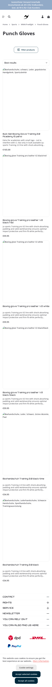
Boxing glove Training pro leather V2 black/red (23, 221)
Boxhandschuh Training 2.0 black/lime (23, 479)
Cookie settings (26, 667)
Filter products (28, 50)
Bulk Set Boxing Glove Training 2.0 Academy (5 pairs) (21, 135)
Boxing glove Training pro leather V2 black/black (23, 393)
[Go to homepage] (26, 17)
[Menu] (3, 16)
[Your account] (42, 16)
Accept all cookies (26, 680)
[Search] (9, 16)
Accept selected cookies (26, 674)
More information (41, 661)
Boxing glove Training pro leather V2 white (26, 306)
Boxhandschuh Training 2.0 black (21, 565)
